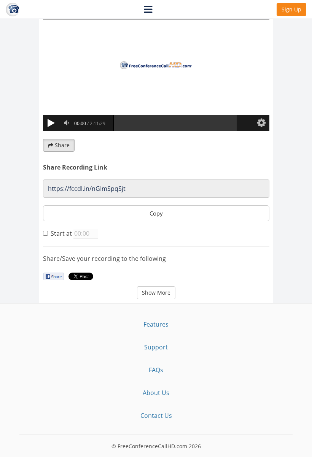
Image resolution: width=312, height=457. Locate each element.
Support (156, 347)
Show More (156, 292)
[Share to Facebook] (53, 276)
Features (156, 324)
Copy (156, 213)
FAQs (156, 370)
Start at (61, 233)
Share (62, 145)
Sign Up (291, 9)
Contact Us (156, 415)
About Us (156, 393)
